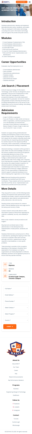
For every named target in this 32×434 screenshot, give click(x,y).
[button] (30, 2)
